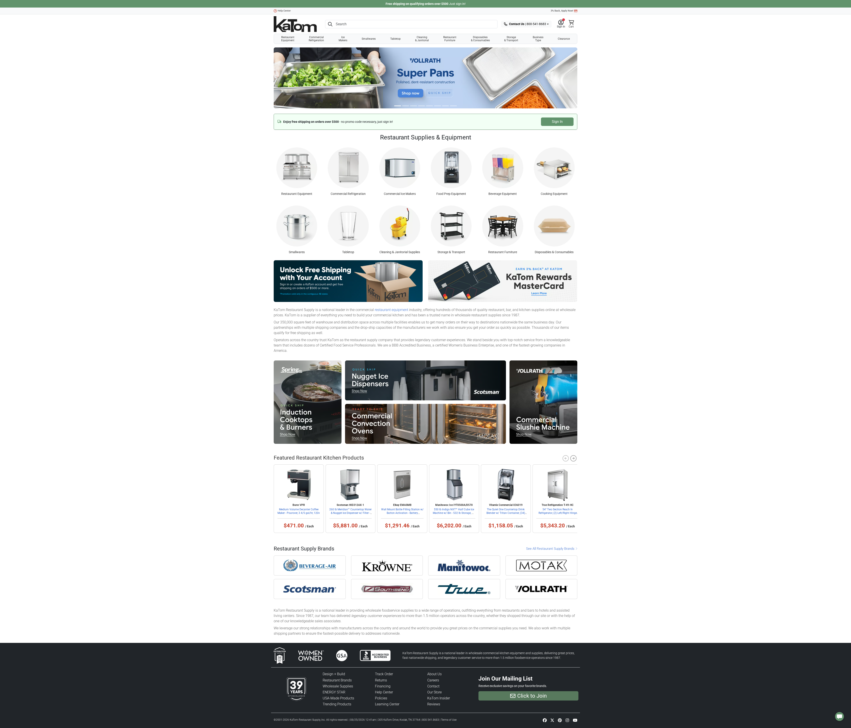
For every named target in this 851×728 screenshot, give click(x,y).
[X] (552, 720)
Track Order (384, 674)
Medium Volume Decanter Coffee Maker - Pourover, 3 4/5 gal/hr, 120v (298, 511)
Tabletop (395, 38)
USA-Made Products (338, 698)
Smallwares (369, 38)
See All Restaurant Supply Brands (550, 549)
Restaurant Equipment (287, 39)
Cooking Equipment (554, 194)
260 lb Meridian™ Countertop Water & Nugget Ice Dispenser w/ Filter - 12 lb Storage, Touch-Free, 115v (350, 513)
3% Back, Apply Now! (562, 10)
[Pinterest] (560, 720)
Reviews (433, 704)
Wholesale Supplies (338, 686)
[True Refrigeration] (464, 589)
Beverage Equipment (502, 194)
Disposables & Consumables (480, 39)
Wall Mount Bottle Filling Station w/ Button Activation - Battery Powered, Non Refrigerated (402, 513)
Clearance (564, 38)
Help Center (284, 10)
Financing (382, 686)
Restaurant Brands (337, 680)
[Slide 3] (421, 105)
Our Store (434, 692)
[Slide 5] (437, 105)
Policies (381, 698)
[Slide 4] (429, 105)
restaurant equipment (391, 310)
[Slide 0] (397, 105)
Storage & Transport (511, 39)
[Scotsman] (309, 589)
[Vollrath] (541, 589)
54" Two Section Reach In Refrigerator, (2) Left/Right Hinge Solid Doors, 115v (558, 513)
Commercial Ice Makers (400, 194)
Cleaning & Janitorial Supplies (399, 252)
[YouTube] (575, 720)
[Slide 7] (453, 105)
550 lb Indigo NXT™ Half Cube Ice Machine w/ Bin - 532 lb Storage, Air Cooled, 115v (454, 513)
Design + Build (334, 674)
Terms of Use (449, 719)
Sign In (557, 121)
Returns (381, 680)
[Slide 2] (413, 105)
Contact (433, 686)
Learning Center (387, 704)
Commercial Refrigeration (316, 39)
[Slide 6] (445, 105)
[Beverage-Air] (309, 565)
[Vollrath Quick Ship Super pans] (425, 77)
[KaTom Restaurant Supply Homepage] (295, 24)
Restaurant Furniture (449, 39)
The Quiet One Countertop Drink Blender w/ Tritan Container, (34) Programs (505, 513)
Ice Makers (343, 39)
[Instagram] (567, 720)
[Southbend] (387, 589)
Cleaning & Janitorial (422, 39)
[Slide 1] (405, 105)
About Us (434, 674)
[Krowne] (387, 565)
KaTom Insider (438, 698)
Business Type (538, 39)
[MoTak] (541, 565)
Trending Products (337, 704)
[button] (561, 24)
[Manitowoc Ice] (464, 565)
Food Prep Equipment (451, 194)
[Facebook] (545, 720)
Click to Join (532, 696)
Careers (433, 680)
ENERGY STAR (334, 692)
